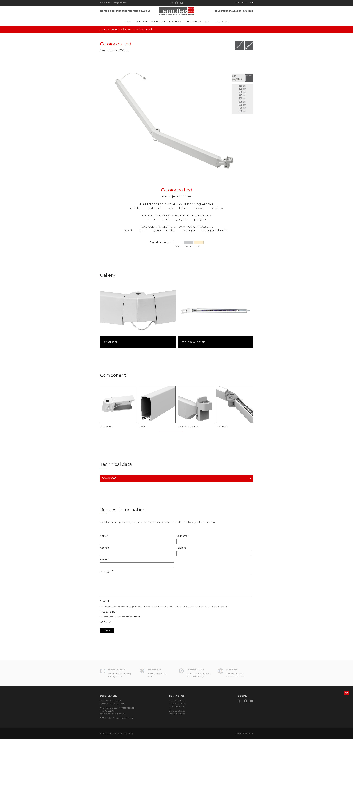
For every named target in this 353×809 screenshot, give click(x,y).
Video (208, 21)
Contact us (222, 21)
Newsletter (106, 601)
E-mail (104, 559)
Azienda (105, 547)
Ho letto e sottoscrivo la (122, 616)
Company (140, 21)
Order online (241, 3)
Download (176, 21)
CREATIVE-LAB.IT (246, 733)
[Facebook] (176, 2)
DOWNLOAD (109, 478)
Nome (104, 536)
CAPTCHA (105, 622)
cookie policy (128, 733)
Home (127, 21)
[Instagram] (171, 2)
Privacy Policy (108, 612)
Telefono (181, 547)
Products (157, 21)
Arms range (129, 29)
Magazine (193, 21)
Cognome (182, 536)
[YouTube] (181, 2)
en (250, 3)
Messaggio (106, 571)
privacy (119, 733)
